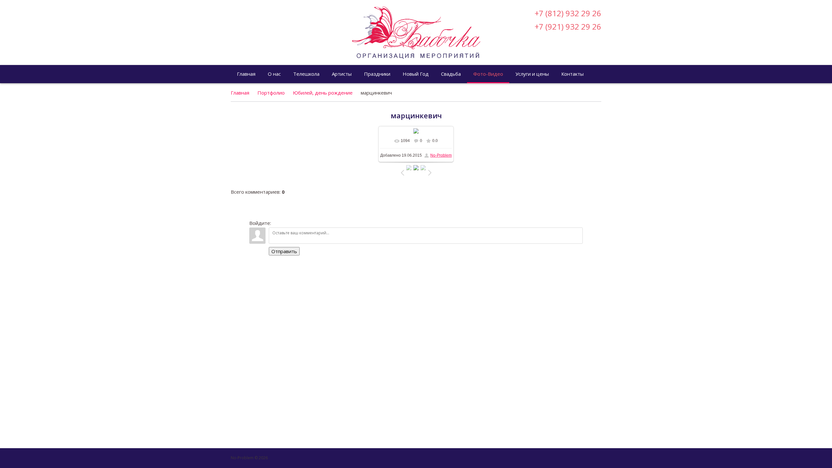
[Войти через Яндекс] (574, 53)
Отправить (284, 251)
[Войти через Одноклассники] (596, 53)
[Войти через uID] (541, 53)
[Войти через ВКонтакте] (552, 53)
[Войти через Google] (585, 53)
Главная (240, 92)
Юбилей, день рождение (323, 92)
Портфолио (271, 92)
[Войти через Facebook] (563, 53)
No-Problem (441, 155)
